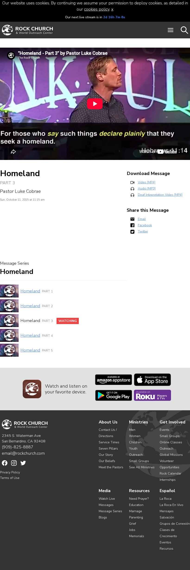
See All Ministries (142, 467)
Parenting (136, 517)
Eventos (165, 542)
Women (134, 436)
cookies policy (96, 9)
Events (164, 430)
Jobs (132, 530)
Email (142, 219)
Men (132, 430)
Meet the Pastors (111, 467)
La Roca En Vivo (171, 505)
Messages (106, 505)
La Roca (165, 498)
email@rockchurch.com (23, 453)
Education (136, 505)
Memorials (136, 536)
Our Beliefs (107, 461)
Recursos (166, 548)
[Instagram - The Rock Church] (14, 463)
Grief (132, 523)
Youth (133, 448)
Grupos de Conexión (175, 523)
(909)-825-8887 (17, 447)
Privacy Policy (10, 472)
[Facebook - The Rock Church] (4, 463)
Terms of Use (9, 478)
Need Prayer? (139, 498)
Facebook (145, 225)
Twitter (143, 231)
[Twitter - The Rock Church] (23, 463)
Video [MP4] (146, 182)
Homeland (30, 291)
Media (105, 490)
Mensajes (167, 511)
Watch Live (107, 498)
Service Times (109, 442)
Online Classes (171, 442)
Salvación (167, 517)
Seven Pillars (108, 448)
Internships (168, 480)
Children (135, 442)
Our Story (106, 455)
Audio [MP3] (146, 188)
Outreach (136, 455)
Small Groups (139, 461)
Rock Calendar (170, 473)
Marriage (135, 511)
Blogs (103, 517)
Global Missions (171, 455)
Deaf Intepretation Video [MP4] (160, 195)
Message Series (110, 511)
